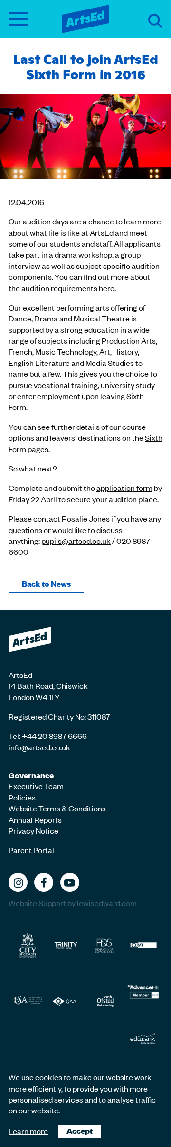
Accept (79, 1130)
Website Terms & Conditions (57, 808)
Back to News (46, 583)
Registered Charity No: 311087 (59, 716)
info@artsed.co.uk (39, 747)
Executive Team (36, 786)
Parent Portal (31, 850)
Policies (22, 797)
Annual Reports (35, 819)
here (106, 288)
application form (124, 487)
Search (155, 21)
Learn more (28, 1130)
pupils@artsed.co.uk (76, 540)
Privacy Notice (33, 830)
